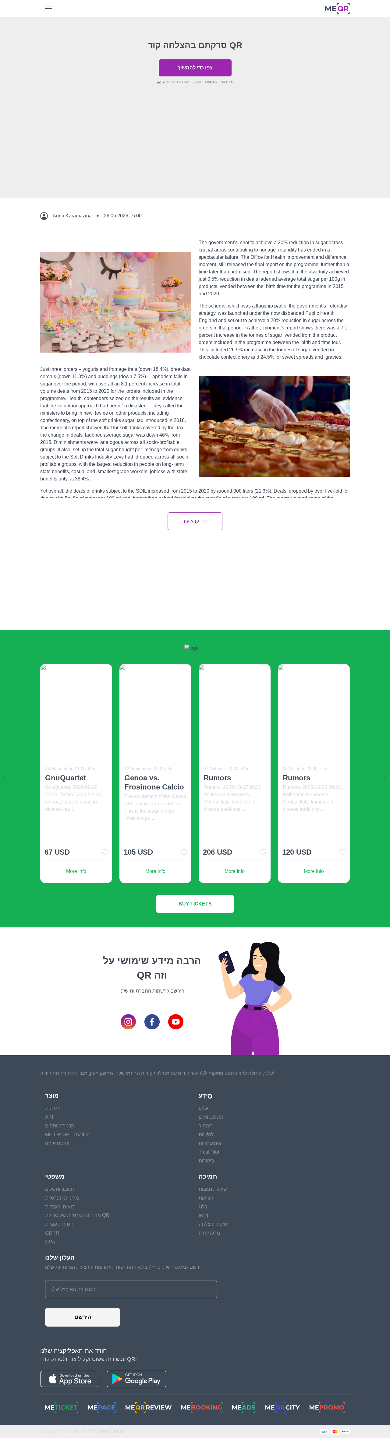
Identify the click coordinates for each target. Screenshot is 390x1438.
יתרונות (52, 1108)
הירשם (82, 1317)
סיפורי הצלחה (213, 1224)
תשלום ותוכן (211, 1117)
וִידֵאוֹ (203, 1215)
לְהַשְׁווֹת (206, 1134)
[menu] (48, 8)
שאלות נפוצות (213, 1189)
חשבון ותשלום (59, 1189)
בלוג (203, 1206)
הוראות (206, 1198)
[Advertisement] (195, 155)
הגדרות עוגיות (59, 1224)
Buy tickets (195, 903)
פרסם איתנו (57, 1143)
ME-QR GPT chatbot (67, 1134)
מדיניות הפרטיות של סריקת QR (77, 1215)
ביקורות (206, 1160)
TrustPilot (209, 1152)
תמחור (206, 1125)
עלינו (203, 1108)
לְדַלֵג (161, 81)
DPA (50, 1241)
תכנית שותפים (59, 1125)
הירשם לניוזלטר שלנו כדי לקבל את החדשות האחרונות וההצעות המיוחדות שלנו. (125, 1267)
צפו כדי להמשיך (195, 68)
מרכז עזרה (209, 1233)
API (49, 1117)
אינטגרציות (210, 1143)
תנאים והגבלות (60, 1206)
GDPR (52, 1233)
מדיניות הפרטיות (62, 1198)
